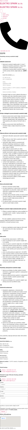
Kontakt (5, 18)
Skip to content (4, 0)
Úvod (4, 13)
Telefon (2, 386)
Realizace (5, 16)
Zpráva (2, 395)
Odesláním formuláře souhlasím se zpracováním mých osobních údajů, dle (14, 409)
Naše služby (6, 15)
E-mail (1, 391)
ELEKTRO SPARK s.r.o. (11, 3)
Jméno (1, 382)
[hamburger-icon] (1, 11)
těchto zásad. (13, 409)
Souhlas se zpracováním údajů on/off (9, 405)
